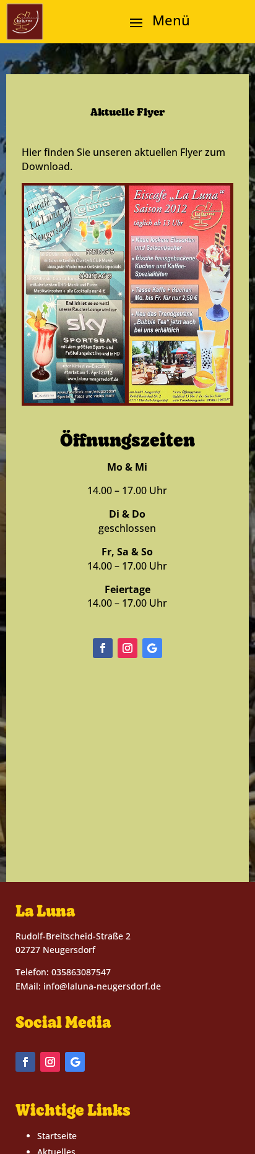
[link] (24, 21)
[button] (155, 22)
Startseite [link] (57, 1136)
